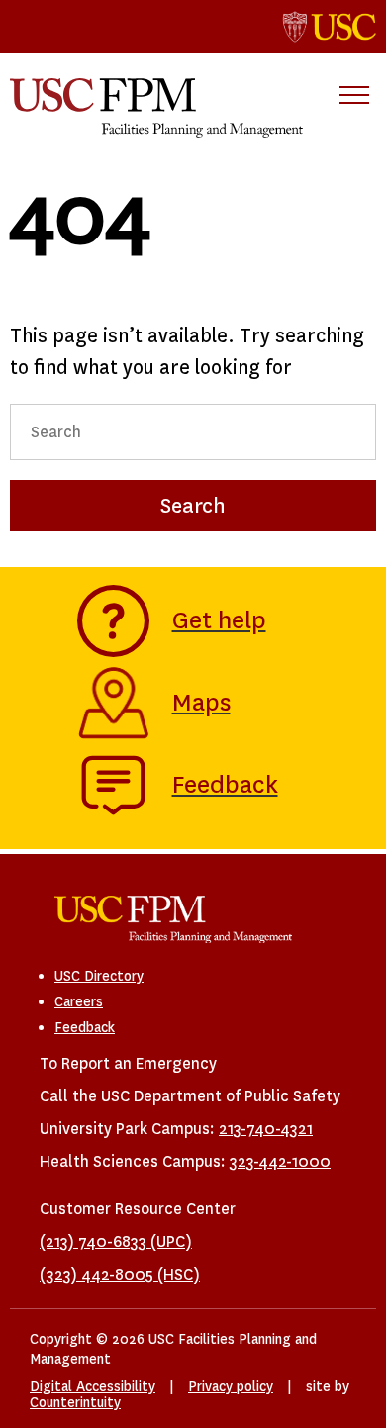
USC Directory (99, 976)
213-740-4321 (266, 1128)
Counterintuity (75, 1402)
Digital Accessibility (92, 1386)
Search (193, 506)
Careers (78, 1001)
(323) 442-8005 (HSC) (120, 1274)
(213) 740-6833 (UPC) (116, 1241)
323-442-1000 (280, 1161)
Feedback (84, 1027)
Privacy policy (230, 1386)
